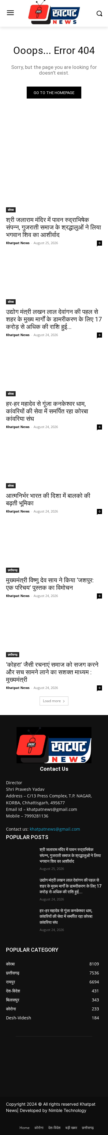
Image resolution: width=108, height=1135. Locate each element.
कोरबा (11, 210)
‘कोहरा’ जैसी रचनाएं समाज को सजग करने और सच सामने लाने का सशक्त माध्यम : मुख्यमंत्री (52, 672)
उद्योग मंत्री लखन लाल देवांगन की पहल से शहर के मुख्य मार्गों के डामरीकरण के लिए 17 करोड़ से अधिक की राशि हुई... (54, 319)
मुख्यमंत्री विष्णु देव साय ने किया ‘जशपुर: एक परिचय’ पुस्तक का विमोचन (50, 584)
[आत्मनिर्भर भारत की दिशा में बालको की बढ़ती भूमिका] (54, 464)
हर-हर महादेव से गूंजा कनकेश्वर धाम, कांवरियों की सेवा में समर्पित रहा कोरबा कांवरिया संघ (47, 411)
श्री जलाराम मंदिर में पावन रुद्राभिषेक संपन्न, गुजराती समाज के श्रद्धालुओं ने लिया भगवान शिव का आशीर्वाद (53, 227)
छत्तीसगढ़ (12, 570)
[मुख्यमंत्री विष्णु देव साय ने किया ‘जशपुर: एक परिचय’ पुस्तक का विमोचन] (54, 549)
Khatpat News (17, 243)
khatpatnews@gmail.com (55, 829)
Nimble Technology (67, 1110)
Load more (52, 700)
